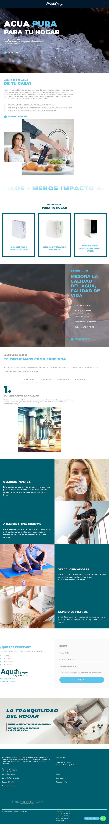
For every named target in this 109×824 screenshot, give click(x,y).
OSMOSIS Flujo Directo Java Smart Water (90, 248)
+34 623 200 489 (7, 679)
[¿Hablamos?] (103, 818)
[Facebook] (4, 770)
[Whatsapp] (14, 770)
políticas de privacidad (91, 673)
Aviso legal (59, 811)
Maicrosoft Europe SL (19, 811)
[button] (104, 4)
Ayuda (63, 816)
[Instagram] (9, 770)
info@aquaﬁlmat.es (8, 682)
